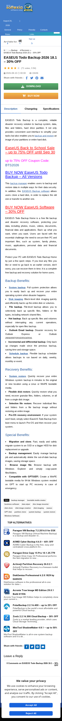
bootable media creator (36, 500)
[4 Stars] (15, 68)
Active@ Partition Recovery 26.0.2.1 (32, 564)
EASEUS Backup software (36, 191)
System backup (17, 287)
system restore (49, 512)
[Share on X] (31, 78)
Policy (19, 30)
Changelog (31, 109)
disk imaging (39, 508)
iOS (43, 54)
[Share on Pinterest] (37, 78)
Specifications (51, 109)
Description (10, 109)
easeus (49, 508)
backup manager (18, 183)
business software (12, 504)
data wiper (26, 504)
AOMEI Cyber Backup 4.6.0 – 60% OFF (33, 541)
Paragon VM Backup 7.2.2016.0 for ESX (34, 530)
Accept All (31, 705)
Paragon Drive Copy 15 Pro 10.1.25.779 (34, 553)
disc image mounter (41, 504)
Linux (31, 54)
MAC (19, 54)
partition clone (20, 512)
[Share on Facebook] (26, 78)
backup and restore (44, 135)
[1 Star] (5, 68)
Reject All (31, 713)
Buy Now (33, 96)
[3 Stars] (11, 68)
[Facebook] (7, 43)
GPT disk (8, 512)
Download (33, 86)
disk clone (9, 508)
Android (55, 54)
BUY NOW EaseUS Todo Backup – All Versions (26, 174)
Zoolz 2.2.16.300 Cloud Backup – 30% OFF (35, 616)
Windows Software (12, 516)
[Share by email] (42, 78)
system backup (35, 512)
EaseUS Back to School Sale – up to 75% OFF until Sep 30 (30, 150)
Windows (7, 54)
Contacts (44, 30)
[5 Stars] (18, 68)
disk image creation (23, 508)
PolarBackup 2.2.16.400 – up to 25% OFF (35, 605)
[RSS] (31, 43)
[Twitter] (19, 43)
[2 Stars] (8, 68)
